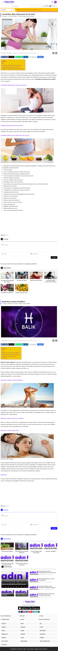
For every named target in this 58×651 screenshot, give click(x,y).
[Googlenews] (34, 612)
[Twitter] (22, 612)
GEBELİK (15, 16)
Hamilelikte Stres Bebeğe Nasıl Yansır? (7, 281)
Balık (2, 410)
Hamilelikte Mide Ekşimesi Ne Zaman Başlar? (12, 65)
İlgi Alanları (4, 358)
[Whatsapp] (36, 612)
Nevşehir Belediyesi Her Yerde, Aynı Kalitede (46, 579)
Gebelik (6, 235)
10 (27, 587)
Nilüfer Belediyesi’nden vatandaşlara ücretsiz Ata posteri (47, 572)
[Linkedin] (27, 612)
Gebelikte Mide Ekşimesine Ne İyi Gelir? (11, 67)
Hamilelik (8, 119)
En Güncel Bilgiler (30, 649)
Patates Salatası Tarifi (22, 293)
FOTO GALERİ (11, 16)
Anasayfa (5, 16)
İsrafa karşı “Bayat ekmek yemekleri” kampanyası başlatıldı (47, 586)
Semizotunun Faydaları (7, 551)
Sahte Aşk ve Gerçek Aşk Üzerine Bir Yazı (7, 564)
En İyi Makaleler (13, 649)
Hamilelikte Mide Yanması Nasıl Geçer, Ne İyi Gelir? (13, 69)
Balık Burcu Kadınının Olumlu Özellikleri (10, 353)
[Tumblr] (39, 612)
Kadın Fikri (20, 649)
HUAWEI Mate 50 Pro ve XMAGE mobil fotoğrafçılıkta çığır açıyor (11, 583)
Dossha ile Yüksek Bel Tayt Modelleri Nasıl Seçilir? (29, 10)
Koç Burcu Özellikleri (51, 551)
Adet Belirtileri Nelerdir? (7, 293)
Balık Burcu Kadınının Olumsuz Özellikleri (11, 354)
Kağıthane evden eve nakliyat (40, 649)
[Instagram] (24, 612)
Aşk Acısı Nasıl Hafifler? (36, 280)
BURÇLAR (10, 303)
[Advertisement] (28, 222)
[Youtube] (29, 612)
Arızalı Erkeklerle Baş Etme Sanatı (36, 552)
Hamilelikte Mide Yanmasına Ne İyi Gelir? (51, 281)
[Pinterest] (31, 612)
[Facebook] (19, 612)
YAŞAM (41, 597)
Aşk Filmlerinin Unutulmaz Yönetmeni (21, 552)
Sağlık (24, 649)
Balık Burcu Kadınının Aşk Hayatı (9, 356)
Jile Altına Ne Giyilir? (22, 280)
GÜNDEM (42, 574)
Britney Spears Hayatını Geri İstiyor (22, 564)
